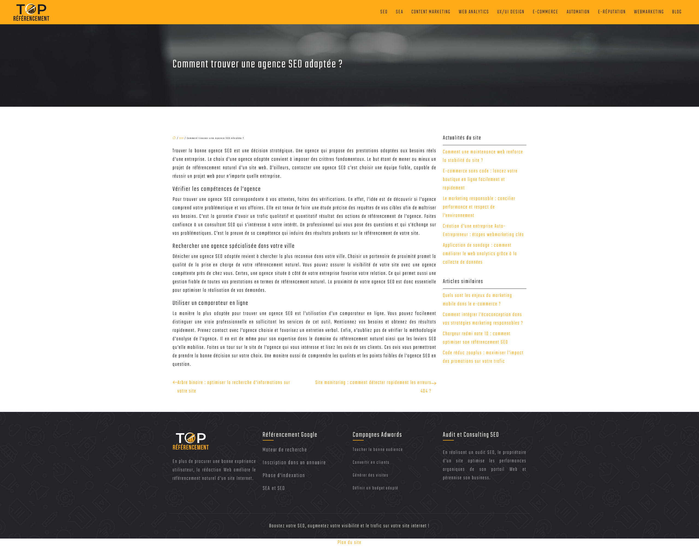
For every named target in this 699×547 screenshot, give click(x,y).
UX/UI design (511, 12)
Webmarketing (649, 12)
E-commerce (545, 12)
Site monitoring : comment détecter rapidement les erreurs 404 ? (373, 387)
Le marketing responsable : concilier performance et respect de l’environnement (479, 207)
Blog (677, 12)
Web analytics (474, 12)
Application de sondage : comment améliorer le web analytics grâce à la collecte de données (480, 254)
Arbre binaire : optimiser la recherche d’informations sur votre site (233, 387)
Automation (578, 12)
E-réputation (612, 12)
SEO (384, 12)
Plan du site (349, 543)
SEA (399, 12)
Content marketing (431, 12)
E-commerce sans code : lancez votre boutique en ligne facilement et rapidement (480, 179)
